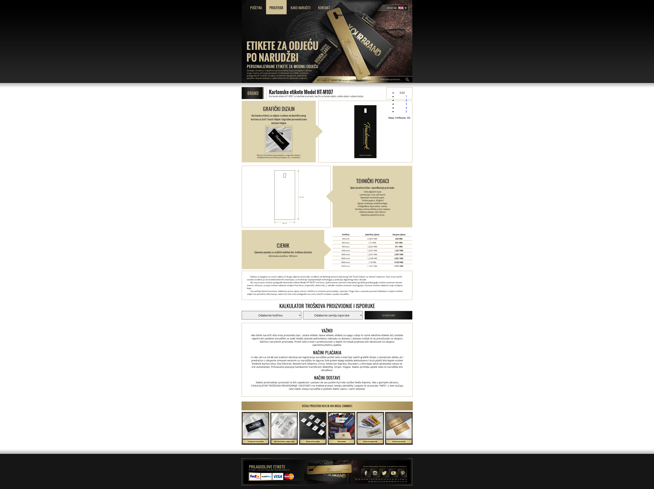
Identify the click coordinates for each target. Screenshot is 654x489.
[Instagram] (375, 473)
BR (392, 481)
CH (385, 479)
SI (382, 481)
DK (396, 479)
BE (367, 479)
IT (369, 479)
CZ (406, 479)
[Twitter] (384, 473)
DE (379, 479)
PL (390, 479)
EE (369, 481)
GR (372, 481)
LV (379, 481)
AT (382, 479)
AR (390, 481)
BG (403, 479)
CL (400, 481)
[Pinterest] (402, 473)
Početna (256, 7)
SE (400, 479)
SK (384, 481)
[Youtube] (393, 473)
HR (374, 481)
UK (359, 479)
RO (377, 479)
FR (364, 479)
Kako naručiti (301, 7)
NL (393, 479)
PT (374, 479)
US (362, 479)
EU (356, 479)
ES (371, 479)
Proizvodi (276, 7)
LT (377, 481)
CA (406, 481)
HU (388, 479)
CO (397, 481)
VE (395, 481)
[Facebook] (366, 473)
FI (398, 479)
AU (403, 481)
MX (387, 481)
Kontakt (324, 7)
